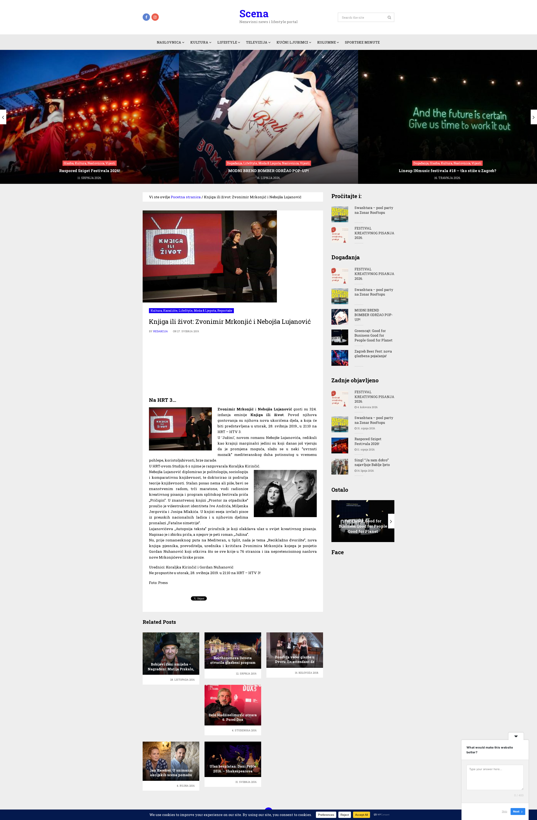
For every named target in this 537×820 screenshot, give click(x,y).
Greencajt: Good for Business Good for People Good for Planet (373, 335)
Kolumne (326, 42)
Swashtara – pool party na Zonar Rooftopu (374, 209)
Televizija (256, 42)
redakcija (160, 331)
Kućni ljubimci (292, 42)
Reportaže (224, 311)
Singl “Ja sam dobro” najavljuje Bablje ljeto (372, 462)
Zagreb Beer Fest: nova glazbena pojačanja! (373, 353)
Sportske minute (362, 42)
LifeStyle (227, 42)
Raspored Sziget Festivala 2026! (368, 441)
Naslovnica (169, 42)
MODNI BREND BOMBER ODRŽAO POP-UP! (374, 315)
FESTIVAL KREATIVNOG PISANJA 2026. (374, 233)
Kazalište (170, 311)
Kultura (199, 42)
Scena (253, 13)
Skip (504, 811)
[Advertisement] (233, 365)
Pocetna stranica (186, 197)
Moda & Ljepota (205, 311)
